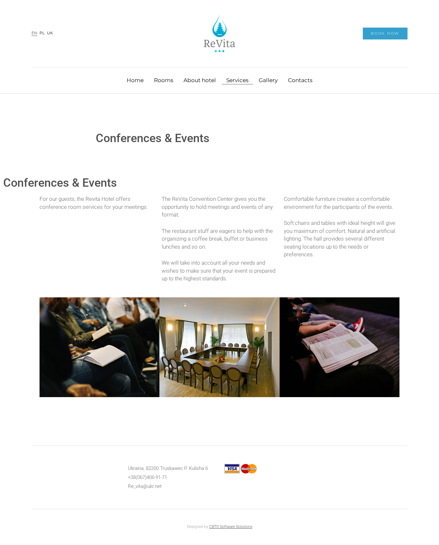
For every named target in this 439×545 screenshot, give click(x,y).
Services (237, 80)
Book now (385, 33)
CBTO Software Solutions (230, 526)
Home (135, 80)
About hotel (200, 80)
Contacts (300, 80)
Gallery (268, 80)
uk (50, 33)
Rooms (163, 80)
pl (42, 33)
